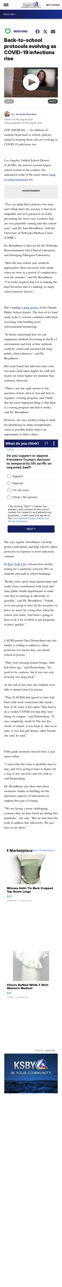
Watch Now (52, 5)
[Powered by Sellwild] (50, 1050)
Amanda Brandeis (26, 114)
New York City (17, 564)
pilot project (31, 307)
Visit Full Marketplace (44, 850)
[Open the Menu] (6, 5)
